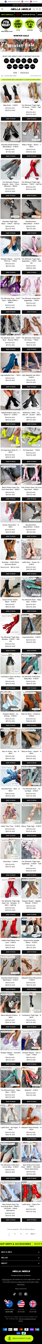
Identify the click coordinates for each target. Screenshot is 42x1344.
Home (15, 72)
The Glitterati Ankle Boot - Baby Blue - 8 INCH (31, 678)
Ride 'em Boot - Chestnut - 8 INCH (31, 715)
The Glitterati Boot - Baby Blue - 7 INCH (10, 1091)
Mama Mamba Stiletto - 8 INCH (10, 1016)
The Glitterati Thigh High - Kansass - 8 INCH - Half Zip (10, 639)
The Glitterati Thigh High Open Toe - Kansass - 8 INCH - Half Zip (10, 903)
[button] (2, 9)
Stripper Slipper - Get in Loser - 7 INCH (31, 1054)
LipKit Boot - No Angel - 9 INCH (10, 1128)
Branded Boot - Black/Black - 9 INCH (31, 222)
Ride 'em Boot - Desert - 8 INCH (31, 752)
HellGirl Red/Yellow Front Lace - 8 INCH (11, 941)
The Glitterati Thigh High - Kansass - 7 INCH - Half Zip (31, 183)
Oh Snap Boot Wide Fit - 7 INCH (10, 451)
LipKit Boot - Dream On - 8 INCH (31, 563)
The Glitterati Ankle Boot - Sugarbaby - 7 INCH (31, 299)
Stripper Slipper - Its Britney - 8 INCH (10, 715)
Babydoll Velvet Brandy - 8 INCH (31, 1128)
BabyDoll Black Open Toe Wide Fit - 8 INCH (10, 414)
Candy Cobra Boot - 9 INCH (10, 526)
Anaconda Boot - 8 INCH (31, 637)
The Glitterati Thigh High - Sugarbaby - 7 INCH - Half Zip (31, 261)
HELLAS (4, 1257)
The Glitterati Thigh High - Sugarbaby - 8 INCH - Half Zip (31, 863)
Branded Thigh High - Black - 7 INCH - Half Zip (10, 222)
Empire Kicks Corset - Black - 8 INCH (10, 601)
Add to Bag (10, 119)
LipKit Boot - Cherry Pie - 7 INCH (31, 1205)
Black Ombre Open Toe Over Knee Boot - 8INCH (11, 488)
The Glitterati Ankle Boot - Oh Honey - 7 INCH (31, 339)
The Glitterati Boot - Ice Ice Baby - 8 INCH (31, 790)
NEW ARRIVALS (7, 15)
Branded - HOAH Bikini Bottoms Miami (10, 563)
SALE (18, 15)
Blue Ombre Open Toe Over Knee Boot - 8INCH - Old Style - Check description (10, 1207)
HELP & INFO (6, 1252)
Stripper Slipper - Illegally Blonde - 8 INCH (31, 902)
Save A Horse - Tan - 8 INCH (10, 752)
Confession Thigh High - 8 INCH (31, 1016)
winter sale (24, 72)
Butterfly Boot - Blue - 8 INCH (10, 790)
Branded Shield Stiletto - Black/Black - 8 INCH (10, 146)
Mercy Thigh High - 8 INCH (31, 826)
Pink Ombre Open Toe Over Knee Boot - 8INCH (31, 488)
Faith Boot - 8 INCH (10, 861)
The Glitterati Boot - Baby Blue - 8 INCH (31, 601)
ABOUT (4, 1263)
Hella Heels (6, 1279)
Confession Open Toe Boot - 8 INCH (10, 678)
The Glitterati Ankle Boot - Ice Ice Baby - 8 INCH (10, 1166)
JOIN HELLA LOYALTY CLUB (21, 5)
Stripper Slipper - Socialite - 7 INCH (10, 1054)
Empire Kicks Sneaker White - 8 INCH (31, 941)
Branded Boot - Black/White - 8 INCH (31, 526)
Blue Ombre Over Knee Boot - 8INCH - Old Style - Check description (31, 1167)
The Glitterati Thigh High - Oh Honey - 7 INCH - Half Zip (31, 107)
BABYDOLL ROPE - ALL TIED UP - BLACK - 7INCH (31, 414)
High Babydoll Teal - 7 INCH (11, 375)
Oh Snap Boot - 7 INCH (31, 450)
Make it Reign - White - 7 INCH (31, 146)
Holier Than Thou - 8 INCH (10, 826)
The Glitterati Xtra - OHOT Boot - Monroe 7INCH (10, 339)
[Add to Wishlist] (18, 85)
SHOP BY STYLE (29, 15)
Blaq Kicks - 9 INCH (10, 105)
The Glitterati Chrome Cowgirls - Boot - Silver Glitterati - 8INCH (10, 184)
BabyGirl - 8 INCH (31, 1090)
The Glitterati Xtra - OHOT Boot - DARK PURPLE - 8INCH (10, 300)
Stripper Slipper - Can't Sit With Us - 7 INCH (10, 260)
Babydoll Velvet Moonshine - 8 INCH (31, 979)
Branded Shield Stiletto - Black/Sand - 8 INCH (10, 979)
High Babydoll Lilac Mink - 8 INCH (31, 376)
